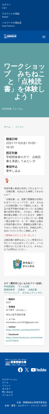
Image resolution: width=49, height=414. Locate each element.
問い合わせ (7, 392)
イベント (19, 126)
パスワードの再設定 (12, 24)
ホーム (7, 126)
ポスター (6, 388)
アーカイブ (7, 395)
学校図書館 (9, 286)
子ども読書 (23, 286)
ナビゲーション (9, 379)
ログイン (6, 6)
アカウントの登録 (10, 15)
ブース (5, 382)
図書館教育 (9, 289)
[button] (7, 180)
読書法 (21, 289)
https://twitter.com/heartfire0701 (23, 329)
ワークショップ (11, 292)
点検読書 (32, 289)
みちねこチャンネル (32, 292)
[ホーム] (10, 36)
